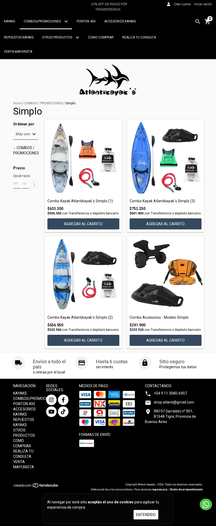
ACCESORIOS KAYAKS (120, 21)
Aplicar (34, 185)
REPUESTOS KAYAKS (18, 37)
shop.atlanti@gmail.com (174, 402)
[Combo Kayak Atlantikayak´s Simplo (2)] (83, 274)
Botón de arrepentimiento (186, 489)
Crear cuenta (182, 4)
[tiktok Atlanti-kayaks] (63, 411)
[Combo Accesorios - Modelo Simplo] (165, 274)
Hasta (25, 176)
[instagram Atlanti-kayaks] (51, 400)
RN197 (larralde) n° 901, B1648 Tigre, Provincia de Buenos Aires (170, 416)
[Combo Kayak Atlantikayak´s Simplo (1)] (83, 158)
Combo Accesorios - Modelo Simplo (159, 317)
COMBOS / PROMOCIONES (43, 103)
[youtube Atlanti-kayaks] (51, 411)
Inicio (17, 103)
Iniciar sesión (203, 4)
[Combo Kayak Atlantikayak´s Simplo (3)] (165, 158)
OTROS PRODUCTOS (57, 37)
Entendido (146, 515)
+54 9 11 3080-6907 (170, 393)
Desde (17, 176)
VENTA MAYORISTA (18, 51)
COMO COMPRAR (101, 37)
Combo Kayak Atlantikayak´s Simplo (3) (162, 201)
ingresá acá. (160, 489)
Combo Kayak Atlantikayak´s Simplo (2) (80, 317)
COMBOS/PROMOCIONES (43, 21)
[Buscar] (197, 21)
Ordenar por (24, 124)
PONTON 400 (86, 21)
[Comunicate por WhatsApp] (206, 504)
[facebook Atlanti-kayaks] (63, 400)
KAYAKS (9, 21)
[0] (207, 23)
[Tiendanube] (36, 486)
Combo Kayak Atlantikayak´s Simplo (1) (80, 201)
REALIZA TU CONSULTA (139, 37)
